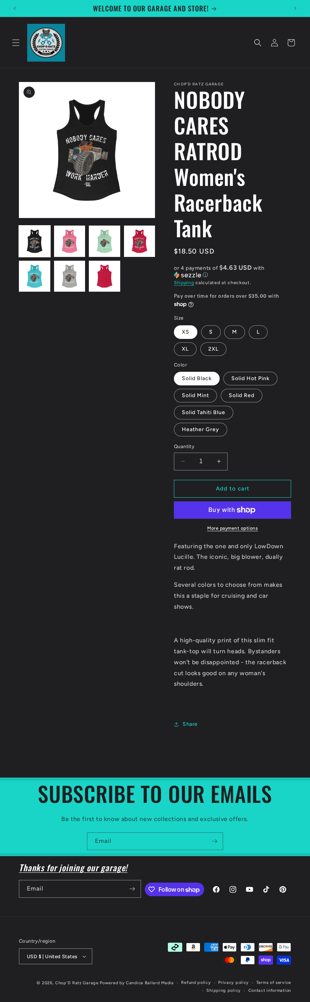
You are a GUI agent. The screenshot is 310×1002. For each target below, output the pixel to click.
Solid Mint (195, 395)
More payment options (232, 528)
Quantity (184, 446)
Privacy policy (233, 982)
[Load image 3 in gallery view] (104, 241)
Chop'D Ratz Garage (77, 982)
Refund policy (196, 982)
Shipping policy (223, 990)
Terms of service (273, 982)
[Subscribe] (214, 841)
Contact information (269, 990)
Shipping (184, 282)
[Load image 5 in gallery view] (34, 276)
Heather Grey (200, 429)
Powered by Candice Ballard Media (137, 982)
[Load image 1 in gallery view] (34, 241)
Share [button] (190, 724)
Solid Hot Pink (250, 378)
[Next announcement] (295, 8)
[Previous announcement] (14, 8)
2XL (213, 349)
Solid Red (241, 395)
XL (185, 349)
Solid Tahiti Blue (203, 412)
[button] (16, 42)
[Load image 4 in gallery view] (139, 241)
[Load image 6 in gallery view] (69, 276)
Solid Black (197, 378)
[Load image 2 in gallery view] (69, 241)
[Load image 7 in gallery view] (104, 276)
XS (185, 332)
